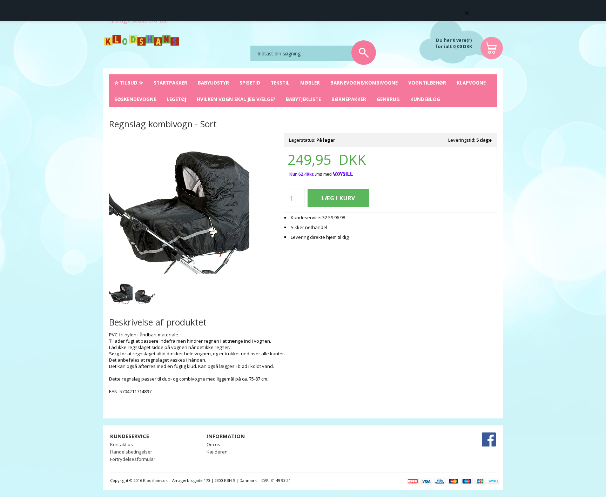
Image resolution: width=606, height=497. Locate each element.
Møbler (310, 82)
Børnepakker (348, 99)
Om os (213, 444)
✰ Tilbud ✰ (128, 82)
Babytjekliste (303, 99)
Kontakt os (121, 444)
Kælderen (217, 452)
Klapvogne (471, 82)
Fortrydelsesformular (132, 459)
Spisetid (250, 82)
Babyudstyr (213, 82)
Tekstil (280, 82)
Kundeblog (425, 99)
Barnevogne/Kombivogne (364, 82)
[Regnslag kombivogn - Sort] (121, 292)
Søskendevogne (135, 99)
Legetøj (176, 99)
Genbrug (388, 99)
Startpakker (170, 82)
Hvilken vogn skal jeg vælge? (236, 99)
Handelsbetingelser (131, 452)
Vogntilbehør (427, 82)
